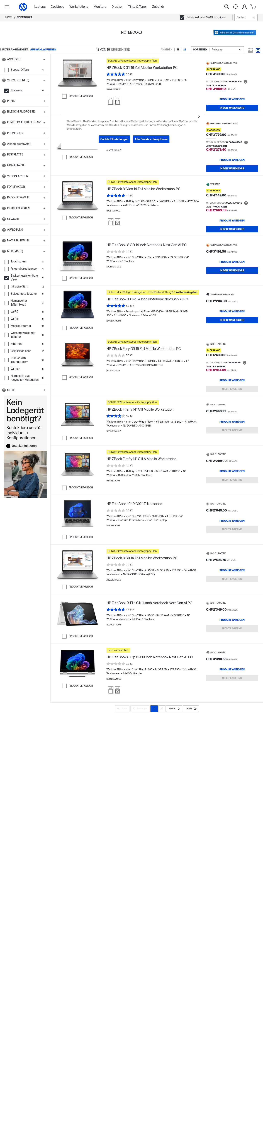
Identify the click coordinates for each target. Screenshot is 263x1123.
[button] (24, 59)
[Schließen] (199, 117)
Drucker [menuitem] (117, 7)
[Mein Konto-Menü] (244, 6)
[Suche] (226, 6)
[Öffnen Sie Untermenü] (7, 7)
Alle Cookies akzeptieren (151, 139)
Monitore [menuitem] (100, 7)
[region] (132, 130)
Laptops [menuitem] (40, 7)
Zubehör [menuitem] (158, 7)
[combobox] (246, 17)
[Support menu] (235, 6)
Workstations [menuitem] (78, 7)
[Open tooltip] (4, 59)
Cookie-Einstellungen (114, 139)
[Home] (23, 7)
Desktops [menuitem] (57, 7)
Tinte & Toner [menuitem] (137, 7)
